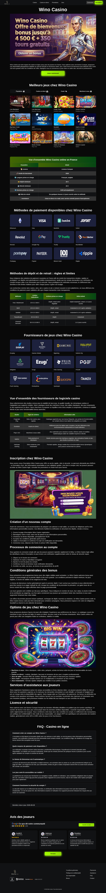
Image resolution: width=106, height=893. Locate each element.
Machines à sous (84, 91)
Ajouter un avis (86, 824)
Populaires (19, 91)
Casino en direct (41, 91)
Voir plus (53, 853)
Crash (62, 91)
